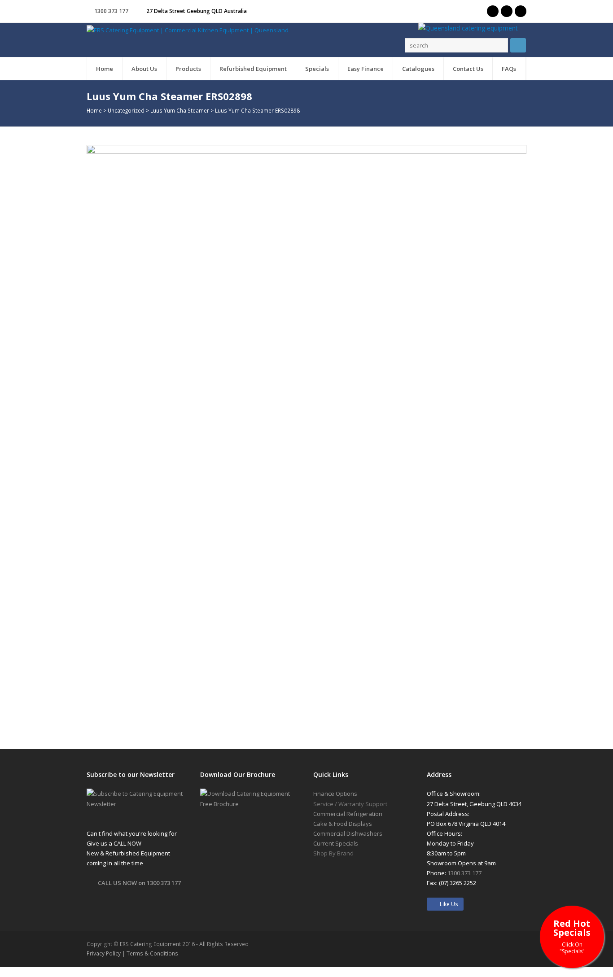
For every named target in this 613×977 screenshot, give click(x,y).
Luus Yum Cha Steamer (179, 110)
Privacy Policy (104, 953)
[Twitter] (493, 11)
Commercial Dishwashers (347, 833)
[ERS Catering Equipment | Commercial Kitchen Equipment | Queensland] (188, 29)
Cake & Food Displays (342, 824)
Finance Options (335, 793)
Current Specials (335, 843)
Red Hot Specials (572, 936)
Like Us (447, 904)
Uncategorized (126, 110)
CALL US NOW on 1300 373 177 (139, 883)
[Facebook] (506, 11)
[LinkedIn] (520, 11)
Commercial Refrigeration (347, 814)
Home (94, 110)
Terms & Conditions (152, 953)
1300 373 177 (111, 11)
